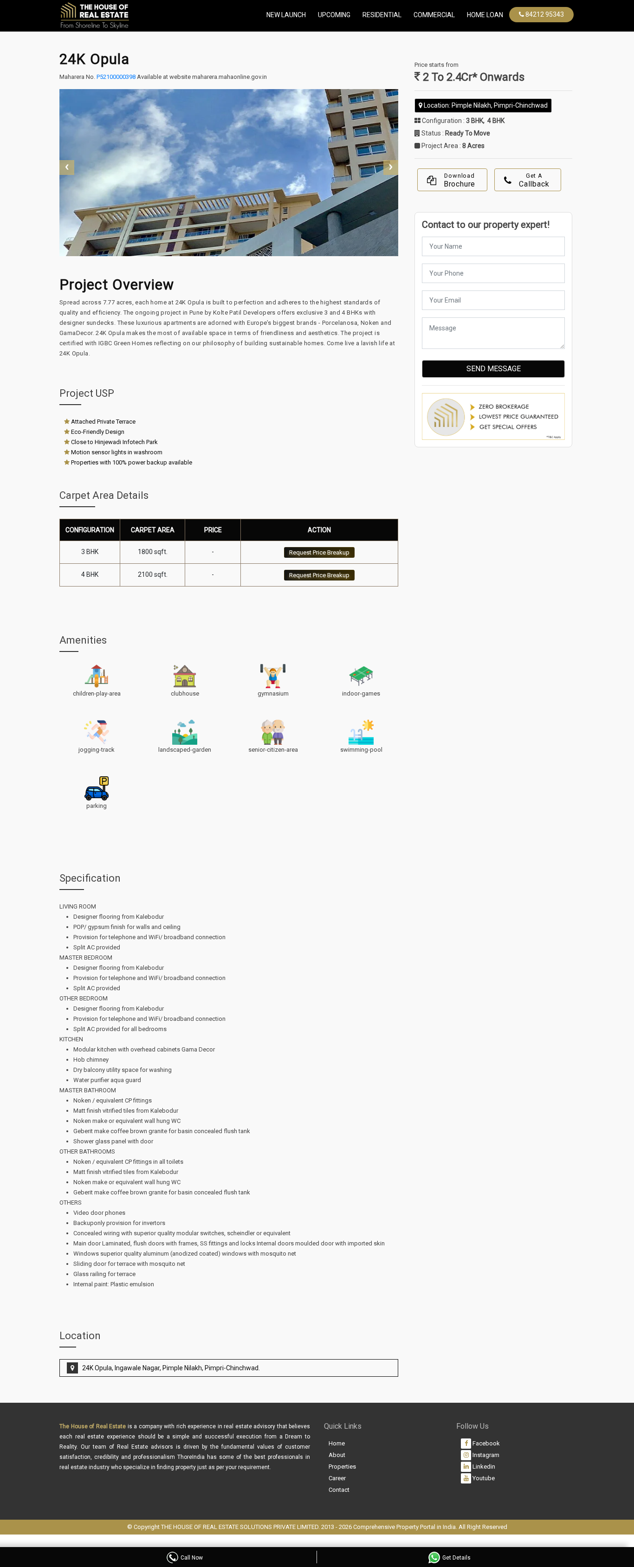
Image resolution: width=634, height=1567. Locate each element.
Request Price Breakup (319, 552)
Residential (381, 15)
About (337, 1454)
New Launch (286, 15)
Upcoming (334, 15)
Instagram (485, 1454)
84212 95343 (544, 14)
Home (337, 1443)
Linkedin (483, 1466)
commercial (434, 15)
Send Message (493, 368)
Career (337, 1478)
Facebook (485, 1443)
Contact (339, 1489)
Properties (342, 1466)
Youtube (483, 1478)
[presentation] (66, 167)
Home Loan (485, 15)
